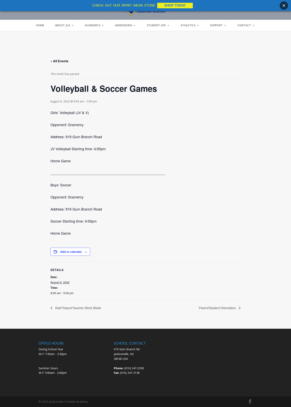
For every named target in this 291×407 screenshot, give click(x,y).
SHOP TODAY (175, 5)
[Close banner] (284, 5)
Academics (92, 25)
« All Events (59, 61)
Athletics (188, 25)
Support (216, 25)
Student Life (156, 25)
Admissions (123, 25)
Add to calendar (71, 252)
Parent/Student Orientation (218, 308)
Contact (244, 25)
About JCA (62, 25)
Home (40, 25)
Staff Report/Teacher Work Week (77, 308)
